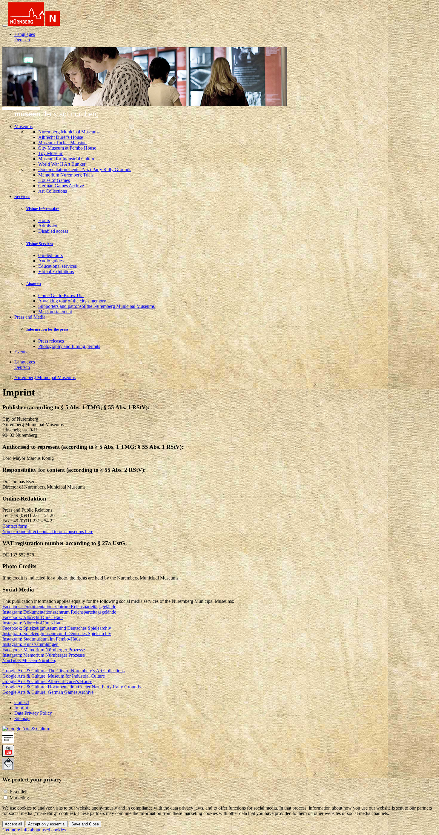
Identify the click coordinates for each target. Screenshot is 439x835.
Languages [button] (24, 34)
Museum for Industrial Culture (66, 158)
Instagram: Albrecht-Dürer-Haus (32, 622)
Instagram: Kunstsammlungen (30, 644)
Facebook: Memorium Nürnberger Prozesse (43, 649)
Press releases (51, 340)
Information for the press (47, 329)
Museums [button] (23, 126)
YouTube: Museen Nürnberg (29, 660)
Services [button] (22, 196)
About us (33, 284)
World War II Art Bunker (61, 164)
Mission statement (55, 311)
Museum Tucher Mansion (62, 142)
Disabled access (53, 231)
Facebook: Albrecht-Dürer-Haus (32, 617)
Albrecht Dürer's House (60, 137)
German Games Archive (61, 185)
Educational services (57, 266)
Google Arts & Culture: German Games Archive (47, 692)
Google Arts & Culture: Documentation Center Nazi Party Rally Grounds (71, 686)
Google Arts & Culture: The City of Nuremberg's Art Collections (63, 670)
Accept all (13, 824)
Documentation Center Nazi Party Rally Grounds (84, 169)
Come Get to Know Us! (61, 295)
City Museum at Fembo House (67, 147)
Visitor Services (39, 243)
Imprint (21, 707)
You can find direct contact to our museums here (47, 531)
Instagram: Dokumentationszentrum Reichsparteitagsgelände (59, 612)
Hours (44, 220)
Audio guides (51, 260)
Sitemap (22, 718)
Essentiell (18, 791)
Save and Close (85, 824)
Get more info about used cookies (34, 829)
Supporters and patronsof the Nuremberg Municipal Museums (96, 306)
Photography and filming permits (69, 346)
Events (20, 351)
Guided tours (50, 255)
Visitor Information (42, 208)
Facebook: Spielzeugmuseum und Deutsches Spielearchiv (56, 628)
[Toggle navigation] (4, 26)
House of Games (54, 180)
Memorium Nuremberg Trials (65, 174)
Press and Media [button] (29, 317)
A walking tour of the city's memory (72, 300)
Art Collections (52, 191)
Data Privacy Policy (33, 713)
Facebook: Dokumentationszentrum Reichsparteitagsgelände (59, 606)
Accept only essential (46, 824)
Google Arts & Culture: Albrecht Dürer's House (47, 681)
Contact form (14, 526)
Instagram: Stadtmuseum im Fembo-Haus (41, 638)
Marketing (19, 797)
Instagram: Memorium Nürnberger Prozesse (43, 655)
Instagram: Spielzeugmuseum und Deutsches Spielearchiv (56, 633)
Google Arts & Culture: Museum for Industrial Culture (53, 676)
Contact (21, 702)
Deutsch (22, 39)
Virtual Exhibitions (56, 271)
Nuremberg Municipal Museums (68, 131)
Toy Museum (50, 153)
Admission (48, 225)
